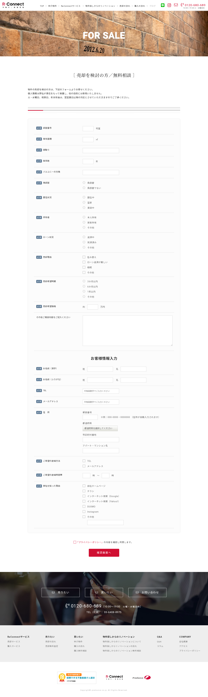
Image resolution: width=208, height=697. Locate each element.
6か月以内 (92, 286)
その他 (90, 227)
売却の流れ (125, 6)
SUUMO (91, 506)
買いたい (105, 592)
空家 (89, 203)
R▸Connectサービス (71, 6)
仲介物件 (52, 6)
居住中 (90, 197)
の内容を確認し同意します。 (104, 542)
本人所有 (92, 217)
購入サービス (13, 646)
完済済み (92, 242)
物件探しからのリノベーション (100, 6)
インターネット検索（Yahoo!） (103, 501)
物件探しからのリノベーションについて (122, 641)
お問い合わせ (149, 592)
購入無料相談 (80, 651)
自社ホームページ (96, 486)
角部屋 (90, 183)
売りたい (62, 592)
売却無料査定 (51, 646)
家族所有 (92, 222)
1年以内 (91, 291)
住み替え (91, 257)
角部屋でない (94, 188)
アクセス (183, 646)
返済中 (90, 237)
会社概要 (183, 641)
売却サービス (13, 641)
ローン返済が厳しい (97, 262)
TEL (89, 461)
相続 (89, 267)
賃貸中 (90, 208)
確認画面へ (104, 552)
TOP (42, 6)
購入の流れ (139, 6)
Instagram (93, 512)
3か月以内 (92, 281)
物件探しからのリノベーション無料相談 (122, 651)
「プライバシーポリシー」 (90, 542)
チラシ (90, 491)
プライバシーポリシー (190, 651)
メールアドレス (95, 466)
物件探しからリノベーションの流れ (120, 646)
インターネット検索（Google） (103, 496)
